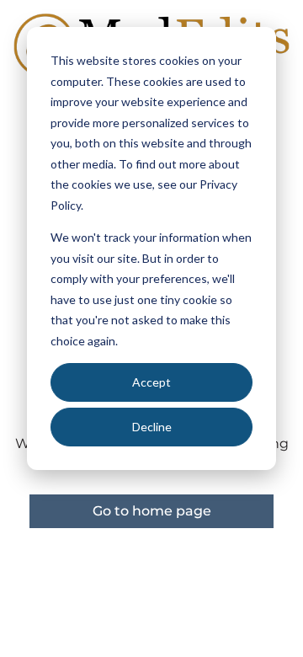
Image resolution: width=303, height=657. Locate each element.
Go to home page (152, 511)
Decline (152, 426)
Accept (151, 382)
